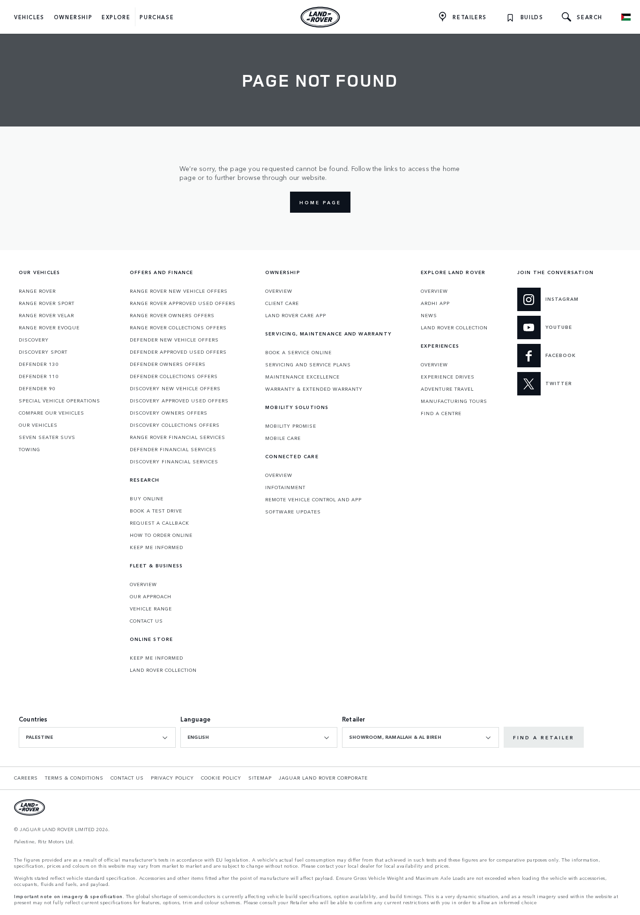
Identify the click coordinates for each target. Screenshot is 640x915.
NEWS (429, 315)
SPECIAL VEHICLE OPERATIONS (59, 400)
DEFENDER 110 (39, 376)
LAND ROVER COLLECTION (163, 670)
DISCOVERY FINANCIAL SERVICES (174, 461)
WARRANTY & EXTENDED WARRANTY (314, 389)
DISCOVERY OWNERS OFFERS (169, 412)
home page (320, 202)
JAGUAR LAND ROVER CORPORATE (323, 777)
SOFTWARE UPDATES (293, 511)
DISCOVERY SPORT (43, 352)
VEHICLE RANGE (151, 608)
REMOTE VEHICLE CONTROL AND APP (313, 499)
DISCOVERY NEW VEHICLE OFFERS (175, 388)
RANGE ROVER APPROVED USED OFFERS (183, 303)
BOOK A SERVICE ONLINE (298, 352)
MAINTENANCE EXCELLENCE (302, 376)
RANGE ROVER (37, 291)
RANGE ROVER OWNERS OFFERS (172, 315)
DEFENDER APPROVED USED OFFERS (178, 352)
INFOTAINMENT (285, 487)
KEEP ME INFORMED (156, 547)
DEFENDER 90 (37, 388)
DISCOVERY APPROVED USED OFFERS (179, 400)
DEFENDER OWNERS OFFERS (168, 364)
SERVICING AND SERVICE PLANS (308, 364)
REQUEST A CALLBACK (159, 523)
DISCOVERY (34, 339)
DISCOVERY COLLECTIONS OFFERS (175, 425)
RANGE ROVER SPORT (46, 303)
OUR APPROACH (150, 596)
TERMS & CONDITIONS (74, 777)
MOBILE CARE (283, 438)
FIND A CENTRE (441, 413)
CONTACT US (146, 620)
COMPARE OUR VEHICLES (51, 412)
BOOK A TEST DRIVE (156, 510)
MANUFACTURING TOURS (454, 401)
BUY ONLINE (147, 498)
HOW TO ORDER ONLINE (161, 535)
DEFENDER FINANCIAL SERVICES (173, 449)
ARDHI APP (435, 303)
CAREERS (26, 777)
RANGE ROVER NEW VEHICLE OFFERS (179, 291)
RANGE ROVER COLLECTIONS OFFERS (178, 327)
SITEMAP (260, 777)
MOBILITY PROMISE (290, 426)
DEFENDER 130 (39, 364)
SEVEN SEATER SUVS (47, 437)
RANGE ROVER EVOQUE (49, 327)
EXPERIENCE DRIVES (448, 376)
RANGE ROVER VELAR (46, 315)
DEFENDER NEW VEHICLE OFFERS (174, 339)
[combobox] (97, 737)
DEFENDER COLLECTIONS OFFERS (174, 376)
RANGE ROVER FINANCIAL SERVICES (177, 437)
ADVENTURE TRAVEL (447, 389)
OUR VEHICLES (38, 425)
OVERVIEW (143, 584)
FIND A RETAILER (543, 737)
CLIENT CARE (282, 303)
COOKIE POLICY (221, 777)
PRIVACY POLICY (172, 777)
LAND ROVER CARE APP (295, 315)
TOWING (29, 449)
